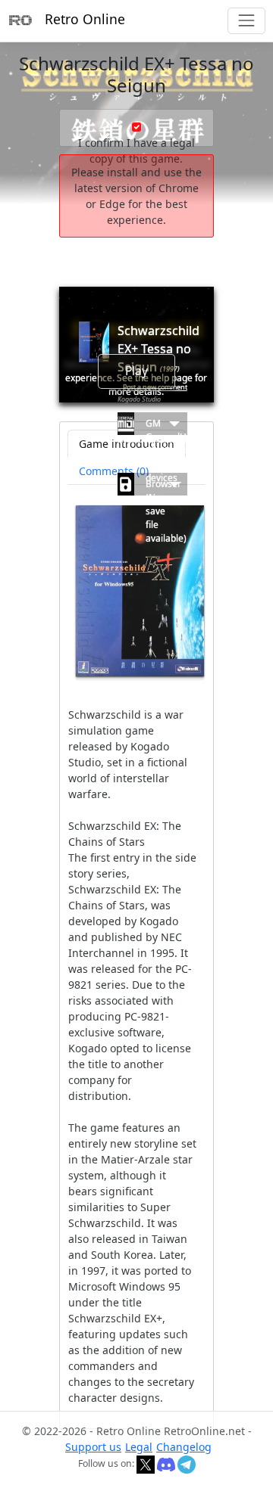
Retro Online (85, 19)
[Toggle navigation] (246, 21)
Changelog (184, 1447)
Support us (93, 1447)
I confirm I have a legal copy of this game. (136, 150)
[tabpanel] (136, 955)
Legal (138, 1447)
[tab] (113, 471)
